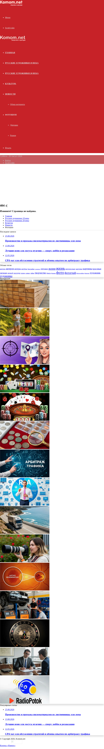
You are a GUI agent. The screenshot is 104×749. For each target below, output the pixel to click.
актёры (24, 269)
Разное (13, 135)
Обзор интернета (17, 104)
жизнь (60, 268)
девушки (44, 269)
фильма (53, 273)
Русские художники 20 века (22, 73)
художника (6, 276)
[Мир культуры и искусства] (11, 5)
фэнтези (86, 273)
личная (3, 273)
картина (79, 269)
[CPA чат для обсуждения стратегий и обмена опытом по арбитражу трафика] (24, 363)
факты (49, 273)
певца (23, 273)
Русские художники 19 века (22, 63)
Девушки (14, 125)
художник (95, 272)
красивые (97, 269)
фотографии (80, 273)
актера (2, 269)
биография (31, 269)
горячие (37, 269)
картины (87, 268)
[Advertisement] (52, 183)
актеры (17, 269)
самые (27, 273)
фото (60, 272)
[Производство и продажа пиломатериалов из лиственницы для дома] (24, 307)
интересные (70, 269)
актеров (10, 269)
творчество (40, 273)
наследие (17, 273)
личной (10, 273)
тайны (32, 273)
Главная (8, 216)
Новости (10, 94)
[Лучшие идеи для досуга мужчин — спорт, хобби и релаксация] (24, 335)
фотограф (70, 272)
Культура (10, 84)
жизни (52, 268)
